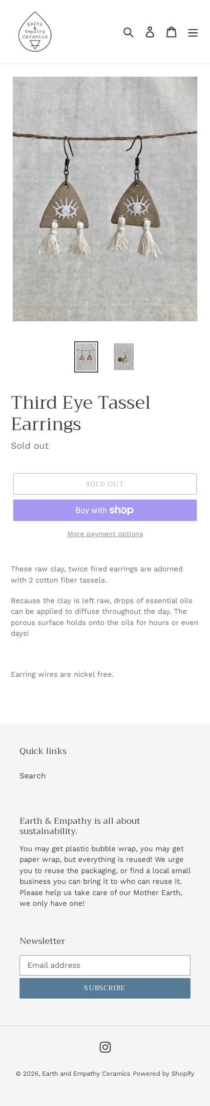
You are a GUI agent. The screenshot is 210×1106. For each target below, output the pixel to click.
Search (33, 775)
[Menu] (193, 32)
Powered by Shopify (163, 1073)
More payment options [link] (105, 534)
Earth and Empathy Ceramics (86, 1073)
